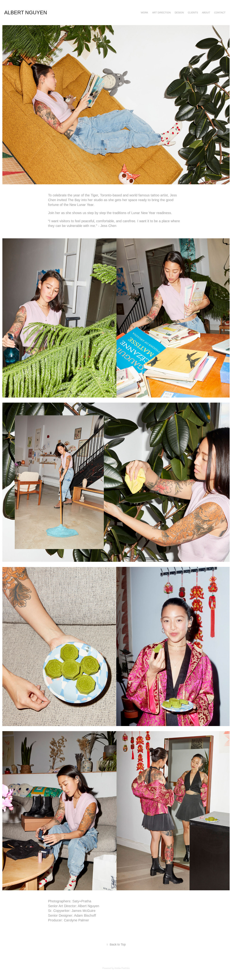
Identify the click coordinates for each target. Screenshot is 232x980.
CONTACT (220, 12)
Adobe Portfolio (122, 968)
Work (144, 12)
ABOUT (206, 12)
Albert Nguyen (25, 12)
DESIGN (179, 12)
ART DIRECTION (161, 12)
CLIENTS (193, 12)
